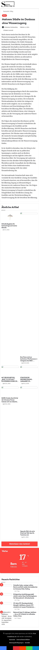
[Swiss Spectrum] (8, 4)
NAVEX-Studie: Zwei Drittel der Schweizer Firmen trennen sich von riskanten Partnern (10, 400)
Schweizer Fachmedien (11, 27)
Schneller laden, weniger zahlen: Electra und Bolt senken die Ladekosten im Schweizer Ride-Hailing (25, 587)
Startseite (6, 11)
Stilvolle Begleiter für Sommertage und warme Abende (9, 225)
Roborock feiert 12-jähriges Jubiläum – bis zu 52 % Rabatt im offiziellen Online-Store (24, 614)
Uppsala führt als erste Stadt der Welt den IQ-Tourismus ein (27, 533)
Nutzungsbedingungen (16, 643)
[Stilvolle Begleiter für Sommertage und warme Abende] (10, 217)
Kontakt (27, 643)
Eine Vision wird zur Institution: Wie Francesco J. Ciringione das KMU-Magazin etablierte (28, 359)
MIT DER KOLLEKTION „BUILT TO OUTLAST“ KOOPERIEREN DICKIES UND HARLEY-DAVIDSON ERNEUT (10, 380)
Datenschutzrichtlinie (23, 639)
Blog (11, 11)
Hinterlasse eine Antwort (19, 544)
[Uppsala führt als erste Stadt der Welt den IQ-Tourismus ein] (28, 457)
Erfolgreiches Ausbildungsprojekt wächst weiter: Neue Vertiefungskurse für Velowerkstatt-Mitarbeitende (25, 596)
